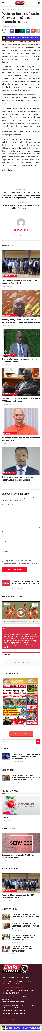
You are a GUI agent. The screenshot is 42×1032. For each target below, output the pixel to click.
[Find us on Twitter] (5, 1019)
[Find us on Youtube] (9, 1019)
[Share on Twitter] (17, 31)
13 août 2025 (6, 364)
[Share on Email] (33, 31)
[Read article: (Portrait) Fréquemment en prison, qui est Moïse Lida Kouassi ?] (21, 343)
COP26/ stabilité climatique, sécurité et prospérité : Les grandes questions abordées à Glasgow (26, 756)
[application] (21, 612)
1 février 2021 (7, 820)
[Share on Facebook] (12, 31)
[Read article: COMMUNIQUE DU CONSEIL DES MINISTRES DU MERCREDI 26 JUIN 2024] (6, 917)
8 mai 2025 (6, 443)
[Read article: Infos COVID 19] (21, 805)
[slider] (19, 621)
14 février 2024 (17, 931)
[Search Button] (39, 3)
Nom (4, 532)
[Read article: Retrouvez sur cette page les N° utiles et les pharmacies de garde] (21, 843)
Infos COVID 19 (7, 817)
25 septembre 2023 (18, 953)
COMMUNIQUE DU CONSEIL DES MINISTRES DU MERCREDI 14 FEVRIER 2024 (25, 926)
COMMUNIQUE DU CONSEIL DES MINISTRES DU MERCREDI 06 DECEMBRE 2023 (23, 937)
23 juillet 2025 (7, 404)
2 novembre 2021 (18, 761)
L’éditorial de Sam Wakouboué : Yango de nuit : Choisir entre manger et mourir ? (26, 583)
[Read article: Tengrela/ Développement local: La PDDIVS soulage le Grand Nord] (21, 264)
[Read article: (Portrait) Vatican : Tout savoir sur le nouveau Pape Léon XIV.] (21, 421)
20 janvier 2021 (7, 860)
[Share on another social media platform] (38, 31)
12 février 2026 (7, 286)
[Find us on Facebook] (2, 1019)
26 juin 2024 (16, 919)
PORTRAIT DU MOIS (13, 10)
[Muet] (34, 621)
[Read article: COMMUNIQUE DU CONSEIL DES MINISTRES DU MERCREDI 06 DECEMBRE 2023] (6, 937)
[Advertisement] (21, 179)
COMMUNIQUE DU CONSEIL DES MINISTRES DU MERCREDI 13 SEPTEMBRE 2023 (23, 949)
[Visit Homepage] (21, 3)
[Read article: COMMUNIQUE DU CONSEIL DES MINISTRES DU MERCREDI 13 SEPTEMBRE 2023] (6, 949)
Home (3, 10)
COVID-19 (6, 813)
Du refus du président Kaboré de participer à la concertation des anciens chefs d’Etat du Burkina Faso (26, 778)
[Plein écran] (38, 621)
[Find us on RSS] (13, 1019)
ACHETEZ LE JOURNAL (22, 734)
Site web (5, 551)
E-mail (5, 541)
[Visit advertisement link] (21, 38)
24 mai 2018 (5, 26)
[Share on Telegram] (28, 31)
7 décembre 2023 (18, 942)
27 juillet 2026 (17, 588)
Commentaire (7, 505)
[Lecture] (4, 621)
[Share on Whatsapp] (22, 31)
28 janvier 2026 (7, 325)
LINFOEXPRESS (21, 230)
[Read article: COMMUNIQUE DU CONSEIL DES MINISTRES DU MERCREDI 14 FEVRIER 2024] (6, 926)
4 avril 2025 (6, 482)
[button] (21, 612)
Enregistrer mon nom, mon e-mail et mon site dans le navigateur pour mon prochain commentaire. (22, 562)
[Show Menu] (3, 3)
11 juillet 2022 (17, 782)
